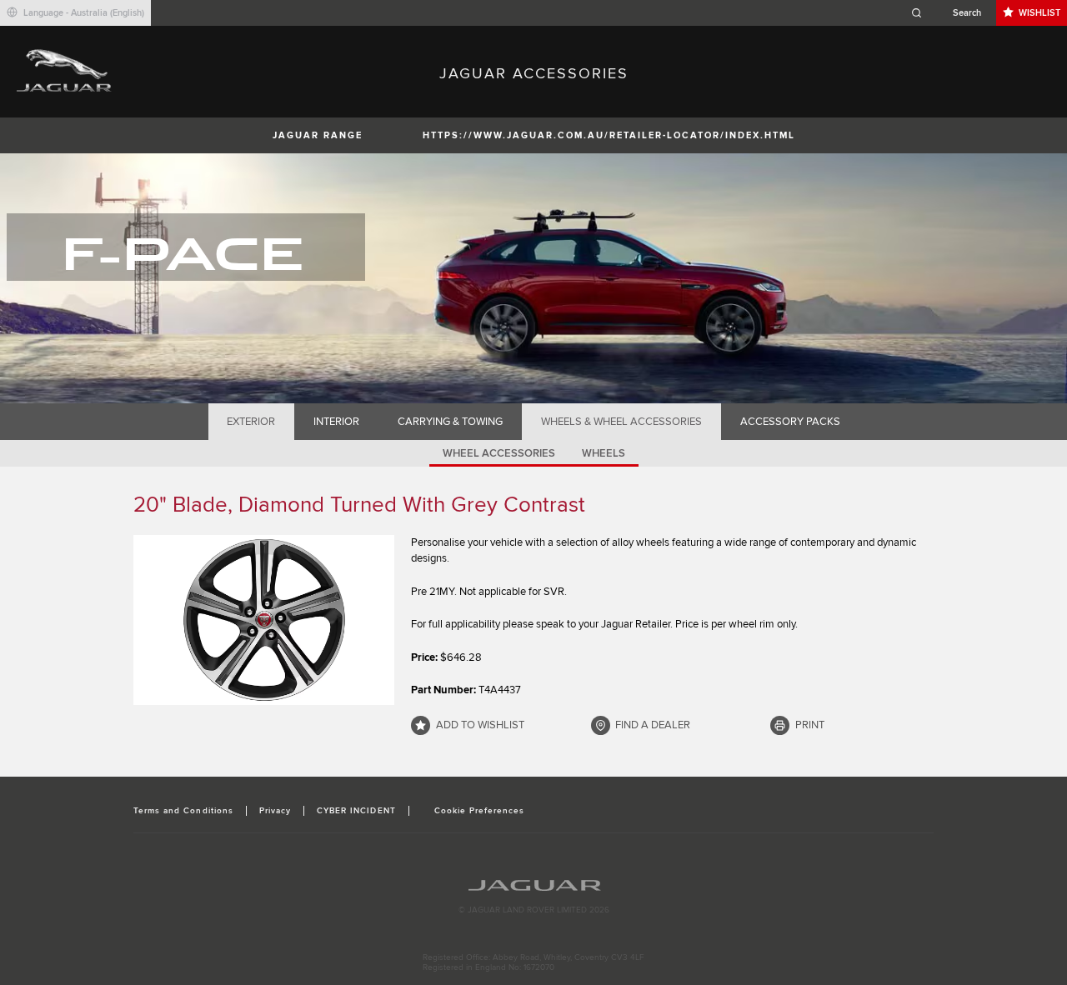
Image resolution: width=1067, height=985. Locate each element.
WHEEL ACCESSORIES (499, 453)
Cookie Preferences (479, 811)
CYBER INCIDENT (356, 811)
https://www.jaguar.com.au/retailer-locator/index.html (609, 135)
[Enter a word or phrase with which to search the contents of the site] (951, 13)
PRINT (809, 725)
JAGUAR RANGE (318, 135)
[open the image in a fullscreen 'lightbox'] (263, 620)
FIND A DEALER (652, 725)
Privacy (275, 811)
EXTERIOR (251, 421)
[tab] (251, 421)
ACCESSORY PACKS (790, 421)
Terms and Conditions (183, 811)
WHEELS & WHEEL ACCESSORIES (621, 421)
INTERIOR (336, 421)
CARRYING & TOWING (450, 421)
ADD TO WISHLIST (480, 725)
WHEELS (603, 453)
